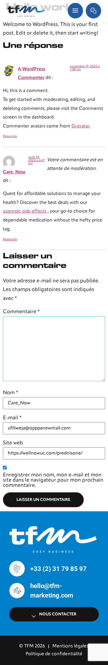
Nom (10, 392)
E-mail (12, 417)
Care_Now (14, 172)
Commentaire (21, 311)
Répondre (10, 136)
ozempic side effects (24, 211)
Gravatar (80, 126)
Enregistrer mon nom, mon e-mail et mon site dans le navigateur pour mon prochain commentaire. (53, 480)
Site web (13, 443)
